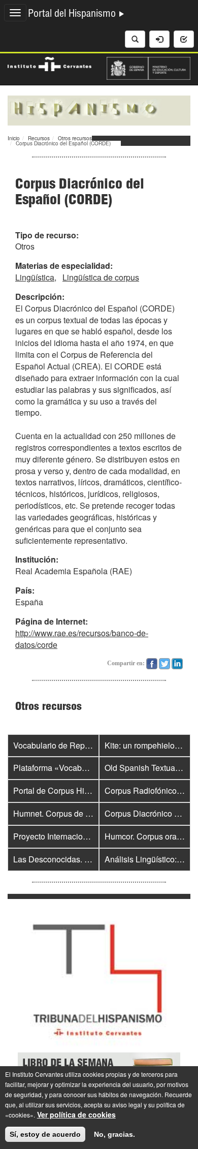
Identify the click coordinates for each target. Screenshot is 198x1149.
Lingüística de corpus (100, 277)
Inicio (14, 138)
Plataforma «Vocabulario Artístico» (75, 767)
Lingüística (34, 277)
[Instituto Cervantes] (49, 63)
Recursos (39, 138)
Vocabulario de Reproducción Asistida (82, 745)
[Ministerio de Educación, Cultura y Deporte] (148, 67)
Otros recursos (75, 138)
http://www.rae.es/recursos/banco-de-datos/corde (81, 638)
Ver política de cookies (76, 1114)
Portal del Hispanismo (73, 15)
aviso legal (127, 1104)
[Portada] (99, 109)
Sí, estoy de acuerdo (45, 1134)
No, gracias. (114, 1134)
